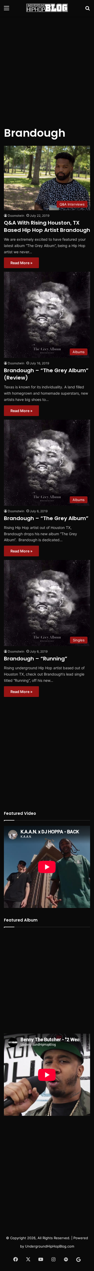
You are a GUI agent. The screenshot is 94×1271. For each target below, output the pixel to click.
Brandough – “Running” (35, 658)
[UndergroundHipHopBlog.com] (47, 8)
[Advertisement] (47, 68)
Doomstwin (16, 216)
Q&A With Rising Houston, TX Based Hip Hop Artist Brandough (47, 226)
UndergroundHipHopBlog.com (49, 1246)
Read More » (21, 263)
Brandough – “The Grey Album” (46, 518)
